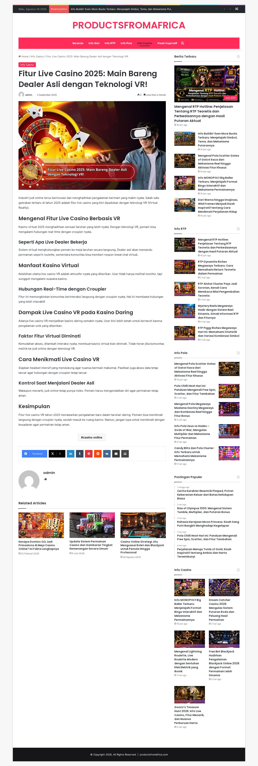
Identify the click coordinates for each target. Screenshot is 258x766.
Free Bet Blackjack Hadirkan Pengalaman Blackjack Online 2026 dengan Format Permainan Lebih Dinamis (224, 663)
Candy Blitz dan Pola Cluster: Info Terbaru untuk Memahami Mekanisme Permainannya (194, 454)
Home (25, 56)
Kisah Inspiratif (167, 43)
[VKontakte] (107, 454)
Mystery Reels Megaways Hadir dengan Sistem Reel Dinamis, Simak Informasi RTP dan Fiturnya (218, 312)
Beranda (78, 43)
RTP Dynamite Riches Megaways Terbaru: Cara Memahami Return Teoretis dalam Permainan (217, 267)
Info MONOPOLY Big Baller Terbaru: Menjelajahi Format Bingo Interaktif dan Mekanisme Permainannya (217, 184)
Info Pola (126, 43)
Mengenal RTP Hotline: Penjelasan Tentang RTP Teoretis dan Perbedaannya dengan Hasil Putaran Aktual (203, 113)
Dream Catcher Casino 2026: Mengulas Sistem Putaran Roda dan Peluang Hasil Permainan (221, 610)
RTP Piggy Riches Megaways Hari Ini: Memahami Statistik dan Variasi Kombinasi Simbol (218, 332)
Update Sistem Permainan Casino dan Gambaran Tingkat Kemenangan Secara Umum (91, 545)
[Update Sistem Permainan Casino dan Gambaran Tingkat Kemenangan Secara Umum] (92, 525)
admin (28, 94)
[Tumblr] (79, 454)
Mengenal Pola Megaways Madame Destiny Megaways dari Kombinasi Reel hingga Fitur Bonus (194, 410)
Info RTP (110, 43)
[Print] (125, 454)
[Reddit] (98, 454)
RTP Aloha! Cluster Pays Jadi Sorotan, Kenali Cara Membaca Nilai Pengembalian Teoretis (218, 290)
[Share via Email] (116, 454)
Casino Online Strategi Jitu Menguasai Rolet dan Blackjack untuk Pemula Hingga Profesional (142, 547)
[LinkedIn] (70, 454)
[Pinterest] (89, 454)
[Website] (45, 479)
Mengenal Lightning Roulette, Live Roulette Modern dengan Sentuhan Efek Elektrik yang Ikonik (188, 661)
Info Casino (144, 43)
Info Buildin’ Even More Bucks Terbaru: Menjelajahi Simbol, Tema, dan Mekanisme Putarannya (125, 9)
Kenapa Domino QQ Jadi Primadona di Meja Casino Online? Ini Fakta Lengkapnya (39, 545)
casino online (92, 437)
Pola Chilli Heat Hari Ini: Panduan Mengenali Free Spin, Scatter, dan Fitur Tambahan (195, 390)
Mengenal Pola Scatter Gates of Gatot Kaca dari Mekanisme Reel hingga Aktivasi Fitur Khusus (218, 161)
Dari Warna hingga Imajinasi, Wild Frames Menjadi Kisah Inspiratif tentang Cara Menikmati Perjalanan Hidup (218, 206)
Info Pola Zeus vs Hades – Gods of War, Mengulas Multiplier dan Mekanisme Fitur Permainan (192, 432)
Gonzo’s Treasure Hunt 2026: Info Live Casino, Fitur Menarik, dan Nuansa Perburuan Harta (189, 715)
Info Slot (94, 43)
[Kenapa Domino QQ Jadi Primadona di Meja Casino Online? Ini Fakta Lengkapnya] (41, 525)
